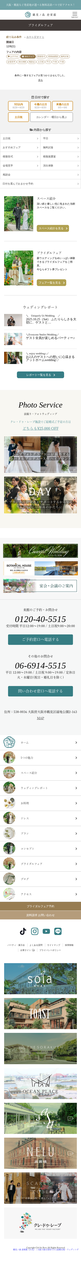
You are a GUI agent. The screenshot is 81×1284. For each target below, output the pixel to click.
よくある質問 (35, 945)
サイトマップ (53, 945)
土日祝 (18, 117)
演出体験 (48, 165)
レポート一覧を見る (38, 374)
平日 (45, 138)
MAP (40, 718)
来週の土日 (62, 106)
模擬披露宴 (49, 156)
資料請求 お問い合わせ (40, 915)
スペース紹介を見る (51, 228)
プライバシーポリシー (50, 950)
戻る (40, 80)
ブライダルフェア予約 (40, 906)
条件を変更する (35, 37)
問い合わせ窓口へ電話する (40, 691)
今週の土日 (40, 106)
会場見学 (8, 165)
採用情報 (69, 945)
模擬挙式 (8, 156)
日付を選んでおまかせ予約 (18, 183)
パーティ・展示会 (16, 945)
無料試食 (48, 147)
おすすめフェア (12, 147)
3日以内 (18, 106)
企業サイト (25, 950)
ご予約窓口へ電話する (40, 639)
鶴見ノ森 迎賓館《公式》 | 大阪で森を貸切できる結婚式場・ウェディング (46, 1250)
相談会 (6, 174)
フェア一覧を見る (50, 282)
